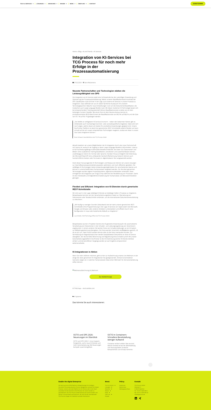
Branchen (51, 3)
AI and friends (87, 51)
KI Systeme (77, 296)
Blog (79, 51)
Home (75, 51)
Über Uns (81, 3)
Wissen (62, 3)
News (72, 3)
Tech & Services (26, 3)
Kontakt (93, 3)
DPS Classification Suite (81, 102)
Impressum (122, 385)
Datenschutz (122, 387)
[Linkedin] (136, 398)
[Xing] (140, 398)
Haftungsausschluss (124, 389)
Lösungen (40, 3)
